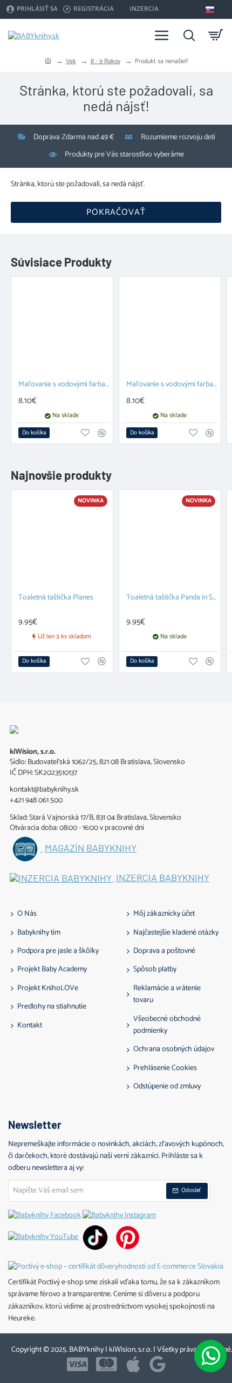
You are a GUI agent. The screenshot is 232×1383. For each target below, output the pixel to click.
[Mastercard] (106, 1364)
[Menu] (162, 35)
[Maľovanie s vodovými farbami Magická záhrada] (170, 328)
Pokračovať (116, 212)
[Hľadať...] (189, 35)
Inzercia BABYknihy (162, 878)
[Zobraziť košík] (216, 35)
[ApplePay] (133, 1364)
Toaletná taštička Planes (55, 598)
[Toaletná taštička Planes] (62, 541)
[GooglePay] (157, 1364)
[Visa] (77, 1364)
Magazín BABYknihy (91, 848)
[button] (34, 432)
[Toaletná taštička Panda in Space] (170, 541)
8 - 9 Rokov (105, 61)
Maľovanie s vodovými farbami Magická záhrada (172, 385)
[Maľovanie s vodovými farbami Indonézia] (62, 328)
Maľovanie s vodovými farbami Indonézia (64, 385)
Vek (71, 61)
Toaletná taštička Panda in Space (172, 598)
